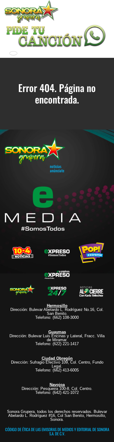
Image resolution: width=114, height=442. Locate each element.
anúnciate (57, 170)
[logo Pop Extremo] (91, 252)
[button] (57, 35)
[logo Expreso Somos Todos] (57, 254)
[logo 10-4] (22, 252)
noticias (55, 166)
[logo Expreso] (57, 274)
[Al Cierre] (91, 290)
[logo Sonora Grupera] (22, 290)
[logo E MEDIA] (43, 208)
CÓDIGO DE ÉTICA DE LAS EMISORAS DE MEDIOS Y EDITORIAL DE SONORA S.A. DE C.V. (57, 431)
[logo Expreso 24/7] (57, 290)
